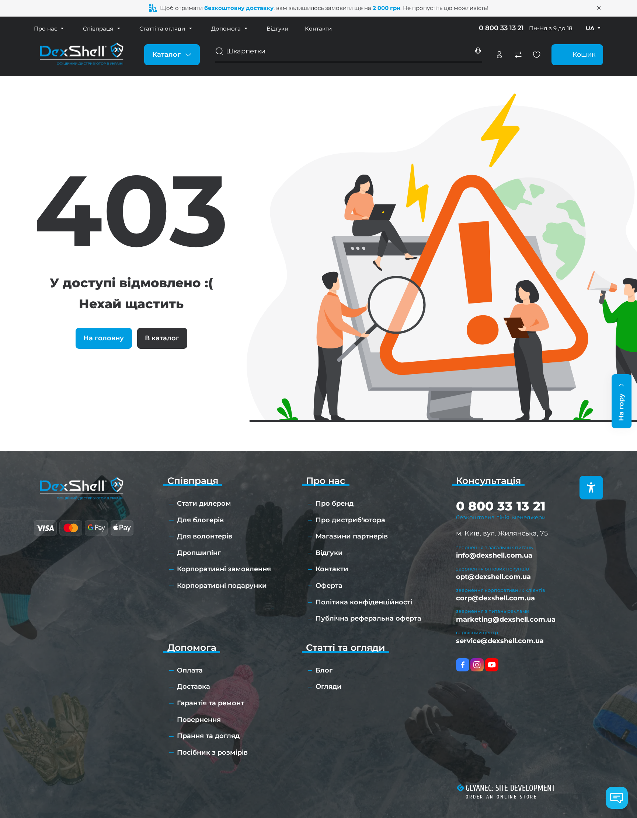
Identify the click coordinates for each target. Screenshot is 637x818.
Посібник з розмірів (212, 752)
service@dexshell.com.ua (500, 641)
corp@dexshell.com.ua (495, 598)
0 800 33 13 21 (501, 28)
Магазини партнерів (352, 536)
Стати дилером (204, 503)
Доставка (193, 686)
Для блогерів (200, 520)
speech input (478, 51)
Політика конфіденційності (364, 602)
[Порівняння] (518, 55)
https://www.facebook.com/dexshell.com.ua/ (462, 664)
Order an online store (501, 797)
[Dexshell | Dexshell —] (81, 54)
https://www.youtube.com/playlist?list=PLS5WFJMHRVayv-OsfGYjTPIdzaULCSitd (491, 664)
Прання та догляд (208, 736)
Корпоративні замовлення (224, 569)
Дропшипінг (199, 553)
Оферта (329, 586)
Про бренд (335, 503)
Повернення (199, 720)
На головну (103, 338)
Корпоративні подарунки (222, 586)
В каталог (162, 338)
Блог (324, 670)
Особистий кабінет (499, 55)
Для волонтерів (204, 536)
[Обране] (537, 55)
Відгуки (277, 28)
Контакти (318, 28)
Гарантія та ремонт (210, 703)
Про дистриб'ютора (350, 520)
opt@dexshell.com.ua (493, 577)
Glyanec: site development (510, 788)
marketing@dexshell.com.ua (506, 619)
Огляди (329, 686)
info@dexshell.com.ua (494, 555)
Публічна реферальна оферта (368, 618)
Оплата (190, 670)
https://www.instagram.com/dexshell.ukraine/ (477, 664)
